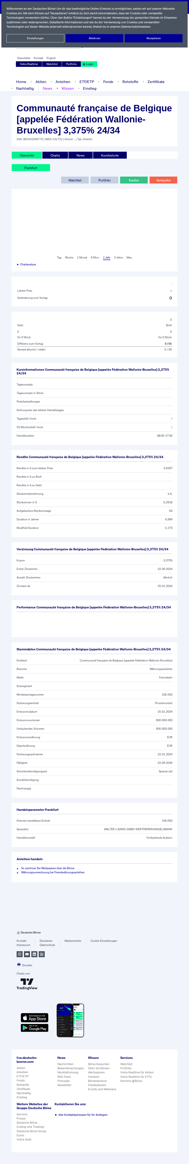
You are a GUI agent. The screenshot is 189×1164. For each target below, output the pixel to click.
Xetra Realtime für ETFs (136, 1077)
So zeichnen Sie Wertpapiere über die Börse (47, 868)
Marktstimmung (67, 1072)
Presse (21, 1118)
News (47, 88)
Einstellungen (35, 38)
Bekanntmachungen (70, 1068)
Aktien (40, 81)
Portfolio (71, 64)
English (51, 58)
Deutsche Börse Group (31, 1131)
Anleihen (63, 81)
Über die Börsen (98, 1068)
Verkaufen (163, 180)
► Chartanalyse (26, 264)
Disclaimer (46, 940)
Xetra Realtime (29, 64)
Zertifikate (156, 81)
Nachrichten (65, 1064)
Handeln (93, 1077)
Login (89, 64)
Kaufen (134, 180)
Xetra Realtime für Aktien (137, 1072)
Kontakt (38, 58)
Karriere (22, 1114)
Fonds (108, 81)
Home (21, 81)
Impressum (23, 945)
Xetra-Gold (24, 1139)
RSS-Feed (64, 1077)
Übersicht (27, 155)
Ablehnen (94, 38)
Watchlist (52, 64)
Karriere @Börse (131, 1081)
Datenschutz (47, 945)
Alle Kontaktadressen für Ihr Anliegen (81, 1115)
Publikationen (97, 1085)
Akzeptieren (153, 38)
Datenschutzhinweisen (135, 27)
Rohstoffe (130, 81)
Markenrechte (73, 940)
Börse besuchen (98, 1064)
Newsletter (23, 58)
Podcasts (63, 1081)
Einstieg (89, 88)
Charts (55, 155)
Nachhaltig (25, 88)
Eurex (20, 1135)
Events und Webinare (102, 1089)
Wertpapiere (96, 1072)
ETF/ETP (87, 81)
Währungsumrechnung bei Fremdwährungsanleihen (53, 872)
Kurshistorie (110, 155)
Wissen (68, 88)
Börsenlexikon (97, 1081)
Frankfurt (30, 168)
